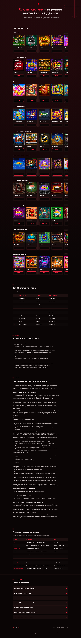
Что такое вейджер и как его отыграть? (23, 617)
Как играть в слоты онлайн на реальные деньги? (25, 612)
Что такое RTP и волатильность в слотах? (24, 602)
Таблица (58, 627)
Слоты (54, 627)
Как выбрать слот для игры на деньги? (23, 598)
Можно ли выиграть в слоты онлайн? (22, 593)
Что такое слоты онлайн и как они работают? (24, 588)
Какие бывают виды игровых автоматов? (23, 607)
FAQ (67, 627)
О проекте (63, 627)
